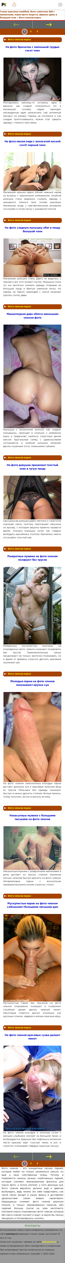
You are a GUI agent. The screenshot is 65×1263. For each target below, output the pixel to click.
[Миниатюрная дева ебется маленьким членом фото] (32, 376)
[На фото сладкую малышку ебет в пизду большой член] (32, 257)
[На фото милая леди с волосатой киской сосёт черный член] (32, 171)
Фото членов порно (19, 40)
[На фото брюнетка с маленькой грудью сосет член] (32, 79)
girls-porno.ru (49, 1242)
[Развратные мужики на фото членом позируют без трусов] (32, 605)
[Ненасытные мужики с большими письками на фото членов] (32, 848)
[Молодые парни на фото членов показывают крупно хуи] (32, 737)
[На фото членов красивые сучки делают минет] (32, 1088)
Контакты (32, 1225)
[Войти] (14, 5)
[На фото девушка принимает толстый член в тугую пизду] (32, 497)
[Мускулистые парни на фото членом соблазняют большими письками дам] (32, 957)
